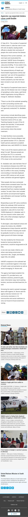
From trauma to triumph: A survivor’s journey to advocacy (14, 451)
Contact (14, 497)
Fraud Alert (11, 500)
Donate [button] (15, 513)
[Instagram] (5, 488)
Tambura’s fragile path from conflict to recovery (12, 383)
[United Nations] (5, 2)
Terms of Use (14, 504)
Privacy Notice (20, 500)
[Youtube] (10, 488)
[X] (7, 488)
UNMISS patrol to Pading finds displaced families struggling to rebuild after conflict (13, 417)
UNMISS (7, 7)
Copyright (21, 497)
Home (2, 13)
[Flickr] (13, 488)
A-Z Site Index (6, 497)
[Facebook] (2, 488)
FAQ (5, 500)
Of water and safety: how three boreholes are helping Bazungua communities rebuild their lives (14, 348)
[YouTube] (18, 510)
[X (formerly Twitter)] (15, 510)
